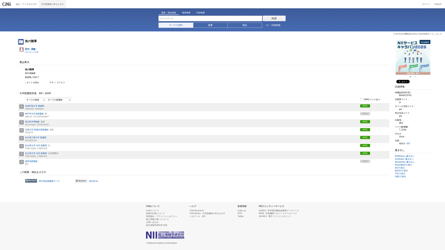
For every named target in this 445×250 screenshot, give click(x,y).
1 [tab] (412, 76)
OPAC (365, 106)
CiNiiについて (152, 210)
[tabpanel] (413, 57)
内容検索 (200, 12)
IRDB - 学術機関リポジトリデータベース (278, 213)
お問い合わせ (152, 222)
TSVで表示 (400, 173)
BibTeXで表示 (401, 170)
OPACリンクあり (372, 99)
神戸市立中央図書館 (34, 113)
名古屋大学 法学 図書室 (36, 145)
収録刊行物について (155, 213)
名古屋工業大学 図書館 (35, 137)
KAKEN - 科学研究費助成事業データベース (279, 210)
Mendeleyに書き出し (405, 162)
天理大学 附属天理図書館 (36, 129)
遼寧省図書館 (31, 161)
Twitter (241, 216)
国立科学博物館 (32, 121)
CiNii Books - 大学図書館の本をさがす (207, 213)
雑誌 (244, 25)
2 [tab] (417, 76)
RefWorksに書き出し (405, 156)
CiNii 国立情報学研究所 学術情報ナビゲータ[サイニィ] (7, 4)
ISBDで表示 (400, 176)
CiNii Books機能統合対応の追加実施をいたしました (418, 34)
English (438, 4)
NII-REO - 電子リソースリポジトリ (275, 216)
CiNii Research (196, 210)
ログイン (426, 4)
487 (408, 143)
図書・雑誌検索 (168, 12)
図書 (210, 25)
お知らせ (242, 210)
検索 (274, 18)
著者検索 (186, 12)
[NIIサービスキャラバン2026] (413, 57)
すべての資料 (176, 25)
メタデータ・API (197, 216)
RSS (240, 213)
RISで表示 (400, 168)
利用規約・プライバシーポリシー (161, 216)
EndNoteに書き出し (404, 159)
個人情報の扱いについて (157, 219)
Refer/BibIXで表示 (403, 165)
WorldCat (93, 181)
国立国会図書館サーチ (49, 181)
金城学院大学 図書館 (34, 106)
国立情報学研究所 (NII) (156, 225)
